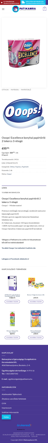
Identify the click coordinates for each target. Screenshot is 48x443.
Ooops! (9, 174)
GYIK (4, 403)
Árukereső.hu (21, 429)
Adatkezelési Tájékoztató (12, 394)
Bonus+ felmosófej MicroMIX (12, 331)
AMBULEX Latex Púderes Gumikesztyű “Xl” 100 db (12, 295)
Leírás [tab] (4, 188)
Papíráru (15, 90)
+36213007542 (11, 373)
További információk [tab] (11, 192)
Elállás (6, 417)
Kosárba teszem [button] (12, 301)
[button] (3, 9)
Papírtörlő (26, 90)
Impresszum (7, 408)
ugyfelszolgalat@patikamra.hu (20, 379)
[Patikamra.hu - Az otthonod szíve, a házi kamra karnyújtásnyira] (24, 9)
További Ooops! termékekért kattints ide (19, 248)
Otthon (5, 90)
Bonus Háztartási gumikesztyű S (36, 331)
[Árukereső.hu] (24, 426)
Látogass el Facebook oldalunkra (15, 259)
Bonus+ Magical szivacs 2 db (35, 295)
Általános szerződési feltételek (14, 399)
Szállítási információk (10, 412)
